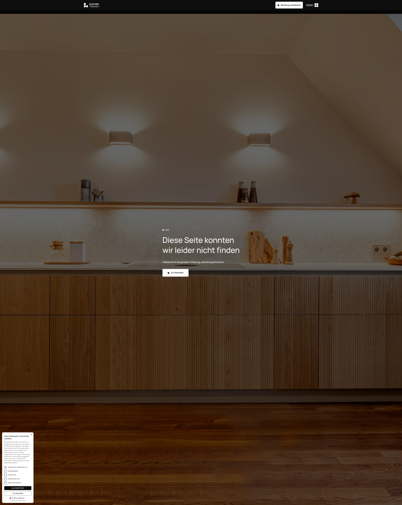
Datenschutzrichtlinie (10, 463)
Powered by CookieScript (18, 500)
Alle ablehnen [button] (17, 493)
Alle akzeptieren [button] (18, 488)
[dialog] (18, 467)
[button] (312, 5)
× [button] (31, 434)
